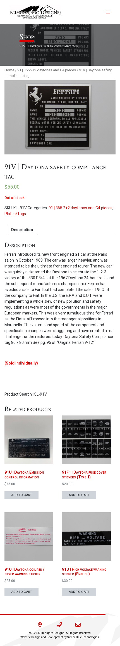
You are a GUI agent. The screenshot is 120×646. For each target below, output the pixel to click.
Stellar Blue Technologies (83, 637)
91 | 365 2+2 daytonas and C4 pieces (46, 70)
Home (9, 70)
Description (22, 229)
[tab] (22, 230)
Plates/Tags (15, 214)
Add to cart (21, 495)
